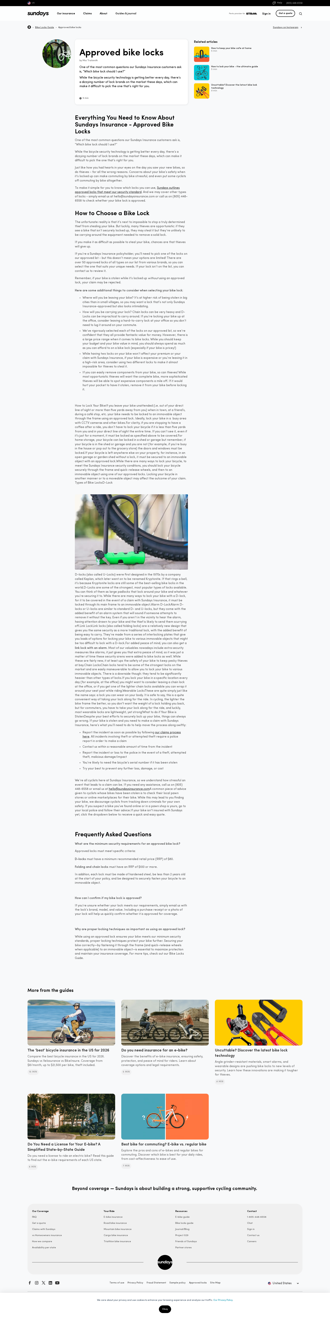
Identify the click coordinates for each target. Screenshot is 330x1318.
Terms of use (116, 1283)
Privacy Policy (135, 1283)
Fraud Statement (156, 1283)
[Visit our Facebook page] (30, 1283)
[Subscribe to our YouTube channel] (57, 1283)
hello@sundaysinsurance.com (129, 789)
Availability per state (44, 1247)
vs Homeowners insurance (47, 1235)
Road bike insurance (115, 1223)
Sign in (266, 13)
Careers (251, 1241)
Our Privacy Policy (223, 1300)
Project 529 (181, 1235)
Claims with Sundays (43, 1229)
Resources (181, 1211)
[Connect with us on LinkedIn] (50, 1283)
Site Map (215, 1283)
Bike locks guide (184, 1223)
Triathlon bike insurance (117, 1241)
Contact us (253, 1235)
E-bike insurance (113, 1217)
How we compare (42, 1241)
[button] (66, 13)
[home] (38, 13)
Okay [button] (165, 1309)
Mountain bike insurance (118, 1229)
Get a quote (285, 13)
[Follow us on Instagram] (36, 1283)
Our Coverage (40, 1211)
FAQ (34, 1217)
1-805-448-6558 (256, 1217)
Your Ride (109, 1211)
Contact (252, 1211)
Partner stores (183, 1247)
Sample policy (177, 1283)
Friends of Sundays (186, 1241)
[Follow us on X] (43, 1283)
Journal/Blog (182, 1229)
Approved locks (198, 1283)
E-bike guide (182, 1217)
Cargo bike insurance (116, 1235)
